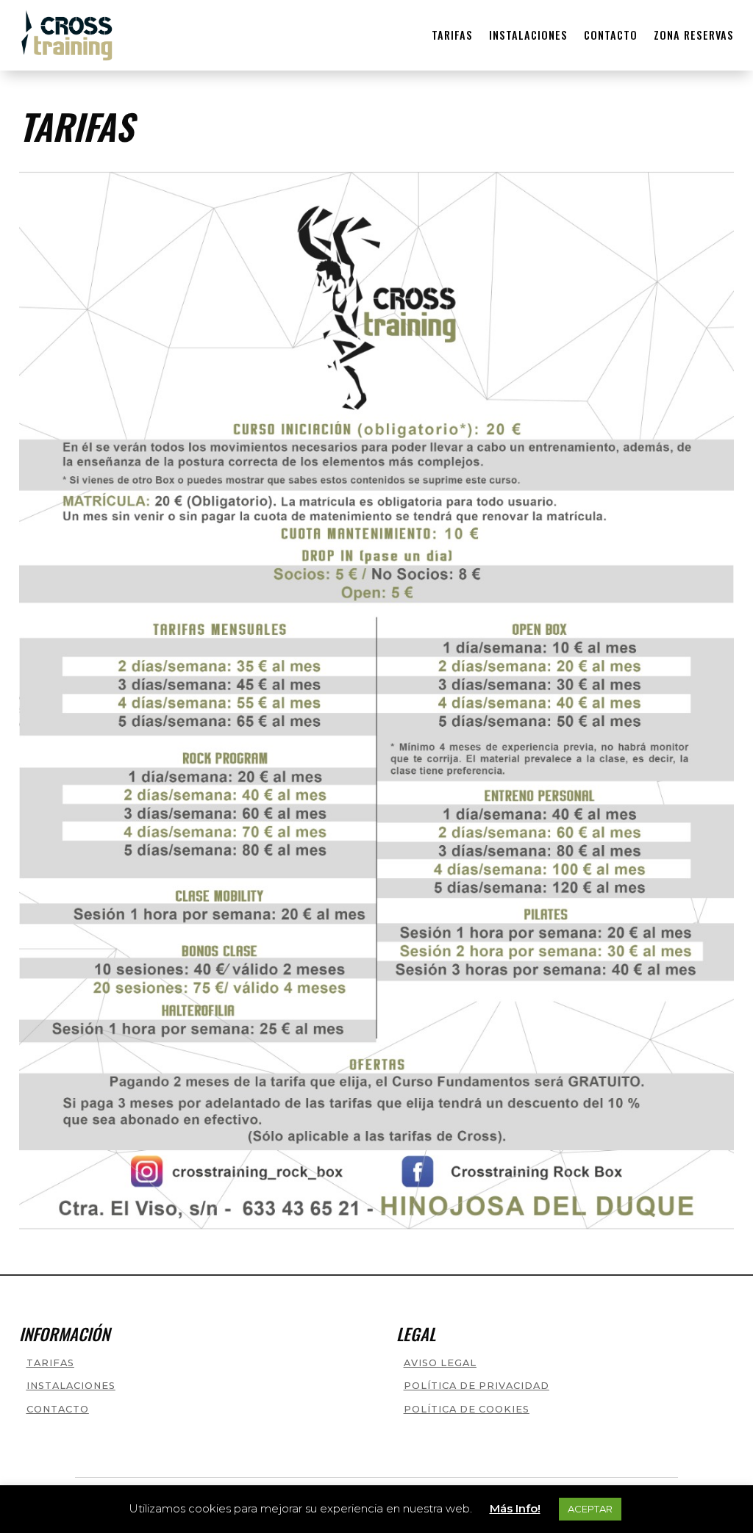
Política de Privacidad (476, 1385)
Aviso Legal (440, 1362)
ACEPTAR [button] (590, 1509)
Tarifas (452, 35)
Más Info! (515, 1508)
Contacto (611, 35)
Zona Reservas (694, 35)
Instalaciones (528, 35)
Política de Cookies (466, 1409)
